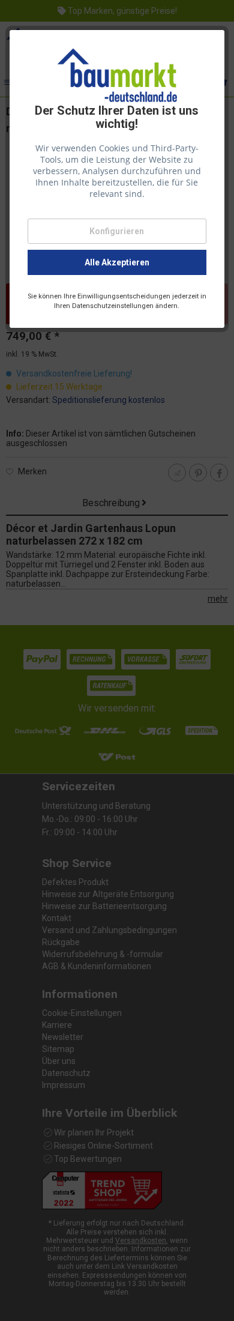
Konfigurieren (116, 231)
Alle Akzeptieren (117, 262)
